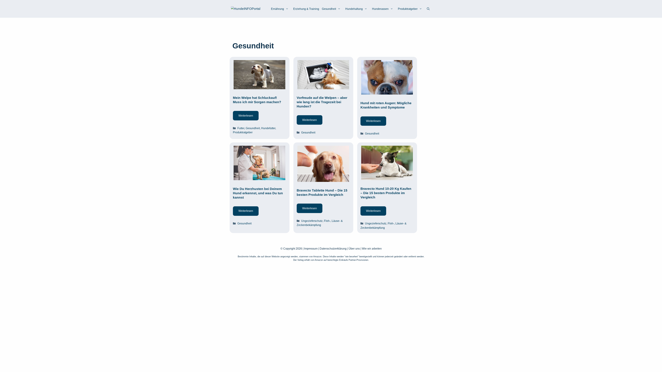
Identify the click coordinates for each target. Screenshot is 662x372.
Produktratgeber (408, 8)
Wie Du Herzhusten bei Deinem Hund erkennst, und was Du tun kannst (258, 193)
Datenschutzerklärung (333, 248)
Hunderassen (380, 8)
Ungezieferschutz (312, 220)
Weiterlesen (245, 115)
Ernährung (277, 8)
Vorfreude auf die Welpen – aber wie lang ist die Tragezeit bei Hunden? (322, 102)
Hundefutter (268, 128)
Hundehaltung (354, 8)
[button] (428, 8)
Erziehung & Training (306, 8)
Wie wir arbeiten (372, 248)
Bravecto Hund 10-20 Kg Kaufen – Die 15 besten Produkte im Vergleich (385, 193)
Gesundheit (329, 8)
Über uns (354, 248)
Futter (240, 128)
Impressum (311, 248)
